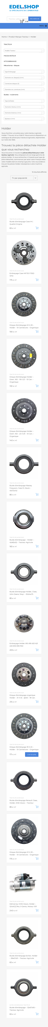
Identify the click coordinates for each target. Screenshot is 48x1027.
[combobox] (24, 50)
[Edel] (24, 11)
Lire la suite (31, 754)
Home (4, 37)
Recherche (34, 19)
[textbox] (24, 50)
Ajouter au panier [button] (37, 228)
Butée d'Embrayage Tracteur (20, 1005)
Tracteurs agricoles (17, 219)
